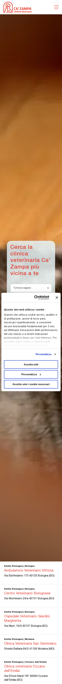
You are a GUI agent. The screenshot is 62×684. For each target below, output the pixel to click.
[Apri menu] (56, 7)
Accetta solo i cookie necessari (31, 384)
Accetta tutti (31, 364)
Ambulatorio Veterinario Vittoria (28, 570)
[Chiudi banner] (57, 297)
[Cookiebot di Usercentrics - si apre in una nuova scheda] (36, 297)
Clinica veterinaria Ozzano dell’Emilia (24, 669)
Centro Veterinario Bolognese (27, 593)
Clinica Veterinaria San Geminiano (30, 643)
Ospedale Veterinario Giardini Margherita (27, 618)
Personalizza (43, 354)
